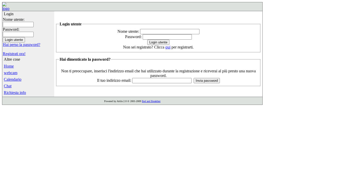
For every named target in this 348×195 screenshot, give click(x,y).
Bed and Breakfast (151, 101)
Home (9, 66)
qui (167, 47)
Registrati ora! (14, 54)
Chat (7, 86)
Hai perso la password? (21, 44)
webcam (10, 73)
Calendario (12, 79)
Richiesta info (15, 92)
